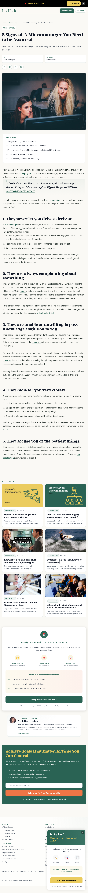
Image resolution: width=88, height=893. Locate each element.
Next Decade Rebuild (9, 859)
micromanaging (53, 200)
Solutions (6, 844)
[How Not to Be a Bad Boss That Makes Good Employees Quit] (22, 540)
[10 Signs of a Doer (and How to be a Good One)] (65, 540)
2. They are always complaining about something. (27, 145)
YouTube (33, 871)
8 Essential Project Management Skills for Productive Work (64, 606)
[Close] (83, 3)
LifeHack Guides (7, 827)
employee (36, 342)
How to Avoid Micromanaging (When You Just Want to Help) (63, 516)
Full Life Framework (8, 833)
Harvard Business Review (20, 190)
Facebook (5, 871)
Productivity (13, 23)
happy (23, 291)
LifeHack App (49, 827)
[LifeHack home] (9, 10)
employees (26, 173)
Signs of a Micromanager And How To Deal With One (20, 516)
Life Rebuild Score (8, 830)
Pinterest (23, 871)
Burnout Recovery (8, 846)
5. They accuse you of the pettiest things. (23, 158)
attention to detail (45, 313)
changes (7, 360)
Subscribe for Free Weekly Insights (44, 793)
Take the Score (66, 11)
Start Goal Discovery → (66, 880)
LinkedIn (41, 871)
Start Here (7, 824)
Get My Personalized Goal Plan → (44, 699)
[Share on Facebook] (4, 67)
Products (49, 824)
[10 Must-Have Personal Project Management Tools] (22, 584)
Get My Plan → (74, 3)
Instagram (14, 871)
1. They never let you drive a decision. (22, 141)
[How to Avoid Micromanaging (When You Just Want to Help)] (65, 495)
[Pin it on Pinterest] (10, 67)
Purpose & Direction (8, 853)
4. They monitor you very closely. (20, 154)
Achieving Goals (7, 839)
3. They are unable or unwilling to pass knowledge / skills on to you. (34, 150)
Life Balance (6, 836)
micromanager (11, 224)
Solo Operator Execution (10, 862)
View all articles (23, 733)
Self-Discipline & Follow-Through (13, 849)
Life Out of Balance (8, 856)
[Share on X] (15, 67)
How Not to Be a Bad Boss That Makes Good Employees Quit (20, 561)
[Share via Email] (21, 67)
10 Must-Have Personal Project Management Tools (20, 603)
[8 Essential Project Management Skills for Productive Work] (65, 585)
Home (4, 23)
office (5, 429)
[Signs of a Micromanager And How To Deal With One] (22, 495)
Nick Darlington (9, 60)
